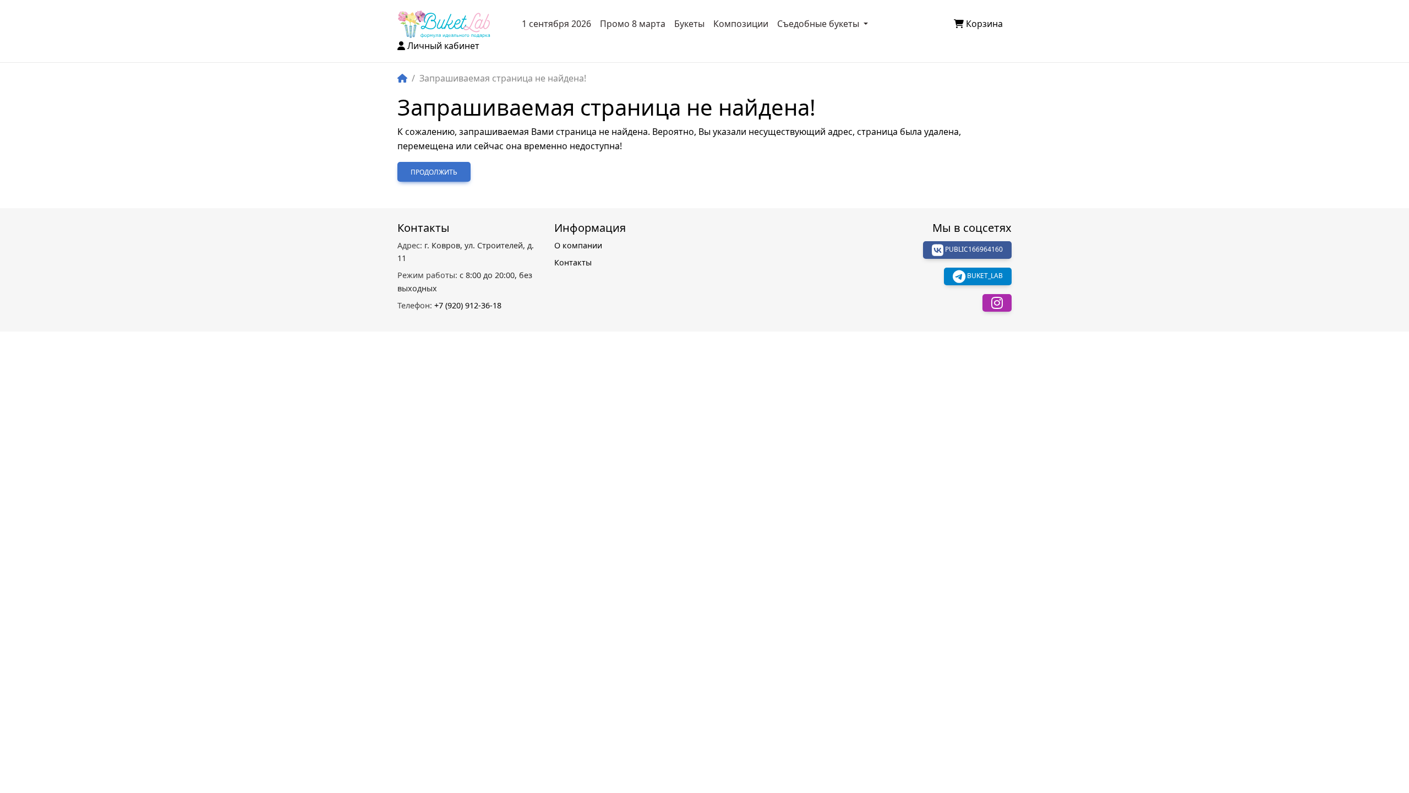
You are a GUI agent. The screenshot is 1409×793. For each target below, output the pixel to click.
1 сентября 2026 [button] (556, 24)
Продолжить (434, 172)
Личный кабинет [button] (443, 46)
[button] (997, 303)
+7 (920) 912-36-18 (449, 305)
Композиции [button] (740, 24)
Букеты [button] (689, 24)
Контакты (573, 262)
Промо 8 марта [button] (632, 24)
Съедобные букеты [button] (819, 24)
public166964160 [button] (973, 249)
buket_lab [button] (984, 276)
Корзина (984, 24)
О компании (578, 245)
